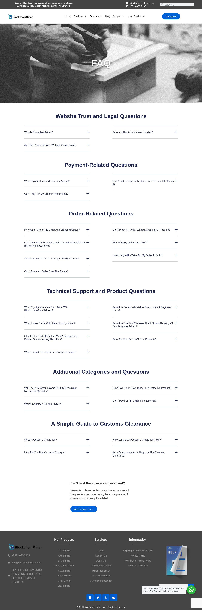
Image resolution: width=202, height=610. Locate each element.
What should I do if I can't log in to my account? (52, 258)
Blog (107, 16)
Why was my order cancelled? (130, 242)
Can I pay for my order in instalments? (46, 194)
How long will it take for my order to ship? (138, 255)
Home (67, 16)
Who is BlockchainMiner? (38, 132)
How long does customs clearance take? (137, 439)
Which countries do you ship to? (43, 404)
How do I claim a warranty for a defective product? (142, 388)
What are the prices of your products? (135, 339)
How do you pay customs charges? (45, 452)
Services (94, 16)
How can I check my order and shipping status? (52, 229)
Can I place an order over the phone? (46, 271)
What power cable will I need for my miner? (49, 323)
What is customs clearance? (40, 439)
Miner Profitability (136, 16)
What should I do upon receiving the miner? (50, 352)
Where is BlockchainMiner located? (133, 132)
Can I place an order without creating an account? (141, 229)
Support (117, 16)
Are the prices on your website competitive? (50, 145)
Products (78, 16)
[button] (56, 135)
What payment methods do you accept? (47, 181)
